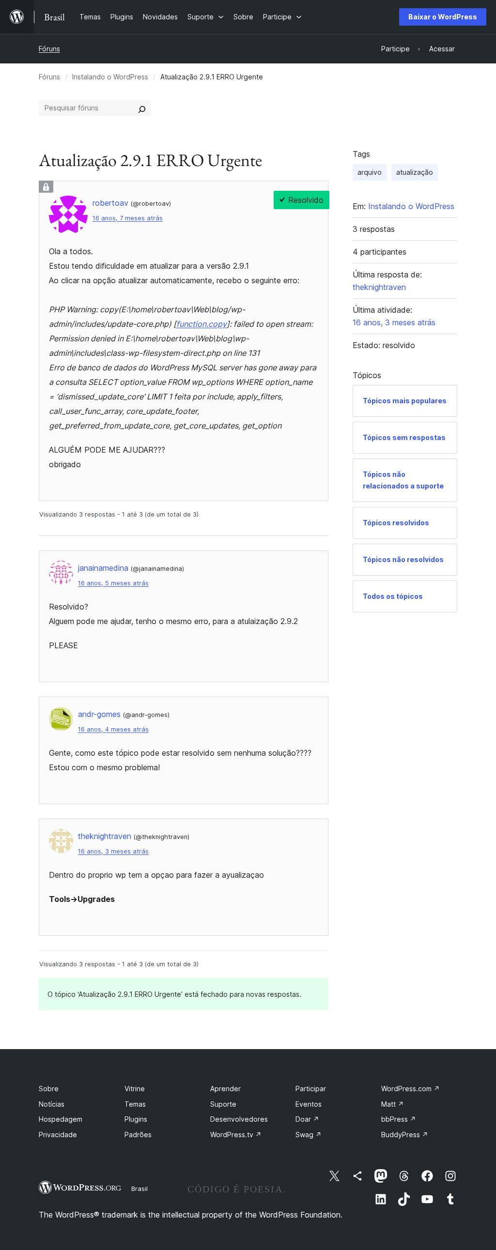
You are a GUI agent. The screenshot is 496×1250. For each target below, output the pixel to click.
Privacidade (58, 1134)
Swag (308, 1134)
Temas (135, 1104)
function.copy (201, 324)
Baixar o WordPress (442, 17)
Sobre (49, 1088)
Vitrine (134, 1088)
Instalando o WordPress (110, 77)
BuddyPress (404, 1134)
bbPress (398, 1119)
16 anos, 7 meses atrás (128, 218)
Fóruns (49, 49)
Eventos (308, 1104)
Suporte (223, 1104)
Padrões (138, 1134)
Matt (392, 1104)
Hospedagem (60, 1119)
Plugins (135, 1119)
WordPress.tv (236, 1134)
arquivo (369, 172)
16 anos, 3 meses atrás (113, 851)
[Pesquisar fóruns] (142, 108)
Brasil (139, 1188)
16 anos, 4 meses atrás (113, 729)
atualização (414, 172)
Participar (310, 1088)
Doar (307, 1119)
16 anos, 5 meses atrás (113, 583)
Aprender (225, 1088)
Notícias (51, 1104)
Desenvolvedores (239, 1119)
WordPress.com (410, 1088)
